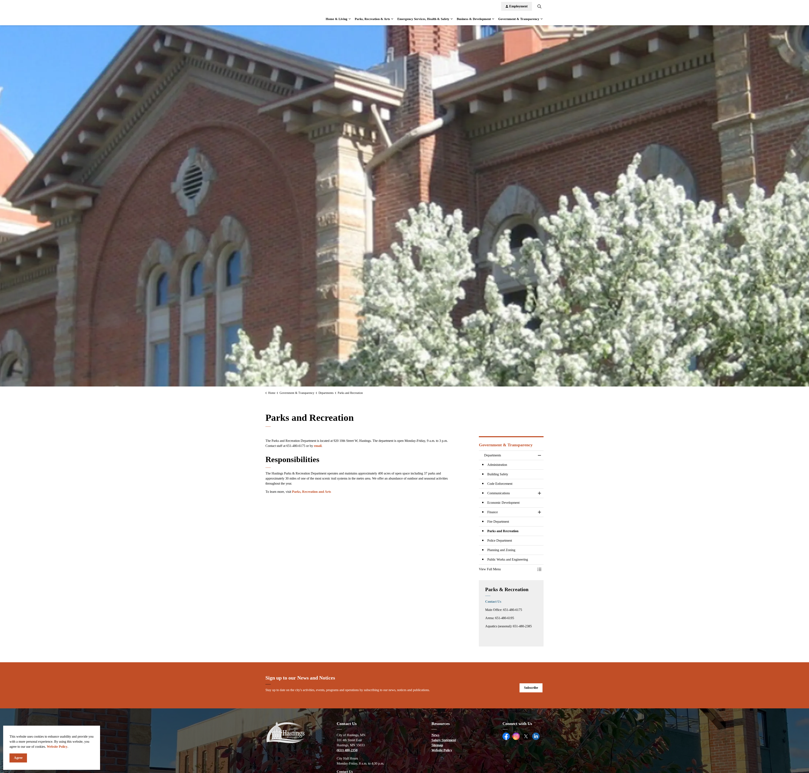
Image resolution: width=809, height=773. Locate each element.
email (317, 446)
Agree (18, 758)
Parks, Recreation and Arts (311, 491)
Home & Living (336, 19)
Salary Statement (443, 740)
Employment (518, 6)
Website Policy (57, 746)
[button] (507, 569)
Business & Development (474, 19)
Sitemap (437, 745)
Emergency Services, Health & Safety (423, 19)
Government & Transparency (518, 19)
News (435, 735)
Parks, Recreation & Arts (372, 19)
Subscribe (531, 687)
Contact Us (493, 601)
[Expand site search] (539, 6)
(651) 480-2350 (347, 750)
